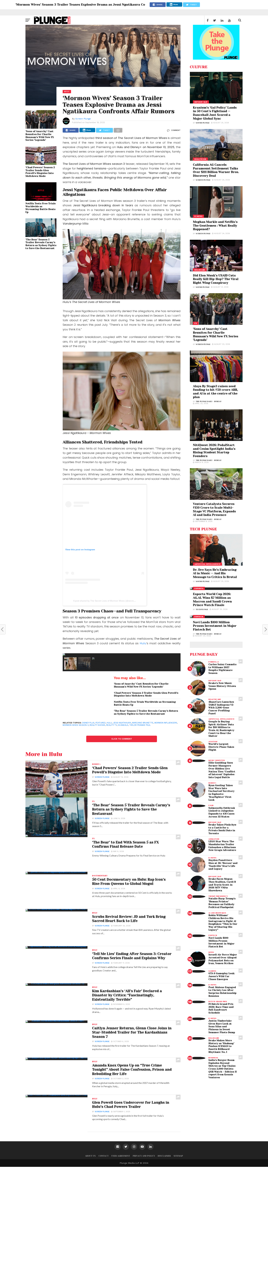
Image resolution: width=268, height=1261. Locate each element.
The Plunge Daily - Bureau (208, 402)
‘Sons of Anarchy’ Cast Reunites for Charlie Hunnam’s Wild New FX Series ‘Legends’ (39, 135)
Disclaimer (164, 1156)
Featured (101, 723)
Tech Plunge (202, 610)
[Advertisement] (93, 1213)
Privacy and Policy (144, 1156)
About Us (90, 1156)
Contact (103, 1156)
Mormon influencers (165, 723)
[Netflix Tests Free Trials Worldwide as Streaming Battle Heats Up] (40, 199)
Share (175, 4)
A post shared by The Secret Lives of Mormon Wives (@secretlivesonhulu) (109, 601)
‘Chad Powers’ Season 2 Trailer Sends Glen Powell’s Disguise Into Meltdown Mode (40, 171)
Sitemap (178, 1156)
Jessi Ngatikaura (122, 723)
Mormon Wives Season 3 (76, 725)
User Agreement (120, 1156)
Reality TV (111, 725)
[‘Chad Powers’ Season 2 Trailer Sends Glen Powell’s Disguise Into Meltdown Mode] (40, 163)
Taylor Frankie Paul (140, 725)
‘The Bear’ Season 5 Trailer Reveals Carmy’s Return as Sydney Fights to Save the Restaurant (40, 244)
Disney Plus (88, 723)
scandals (123, 725)
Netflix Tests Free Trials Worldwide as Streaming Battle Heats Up (40, 208)
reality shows (97, 725)
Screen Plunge (83, 118)
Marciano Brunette (142, 723)
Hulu (143, 643)
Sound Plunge (203, 123)
